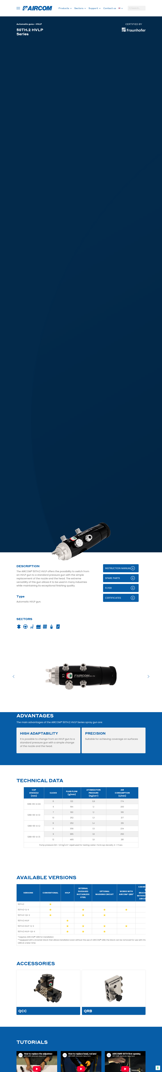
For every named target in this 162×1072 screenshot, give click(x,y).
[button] (13, 676)
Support (93, 8)
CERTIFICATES (113, 598)
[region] (81, 676)
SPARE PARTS (112, 578)
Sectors (78, 8)
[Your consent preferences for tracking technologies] (158, 1068)
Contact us (109, 8)
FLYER (108, 588)
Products (63, 8)
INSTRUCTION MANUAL (118, 568)
